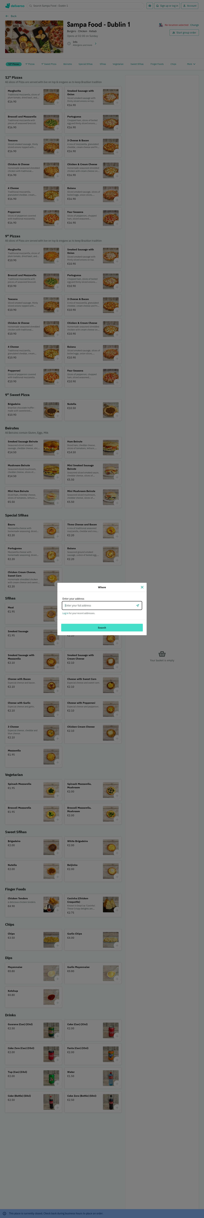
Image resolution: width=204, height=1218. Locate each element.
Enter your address (73, 598)
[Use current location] (137, 605)
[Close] (142, 587)
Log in (65, 613)
